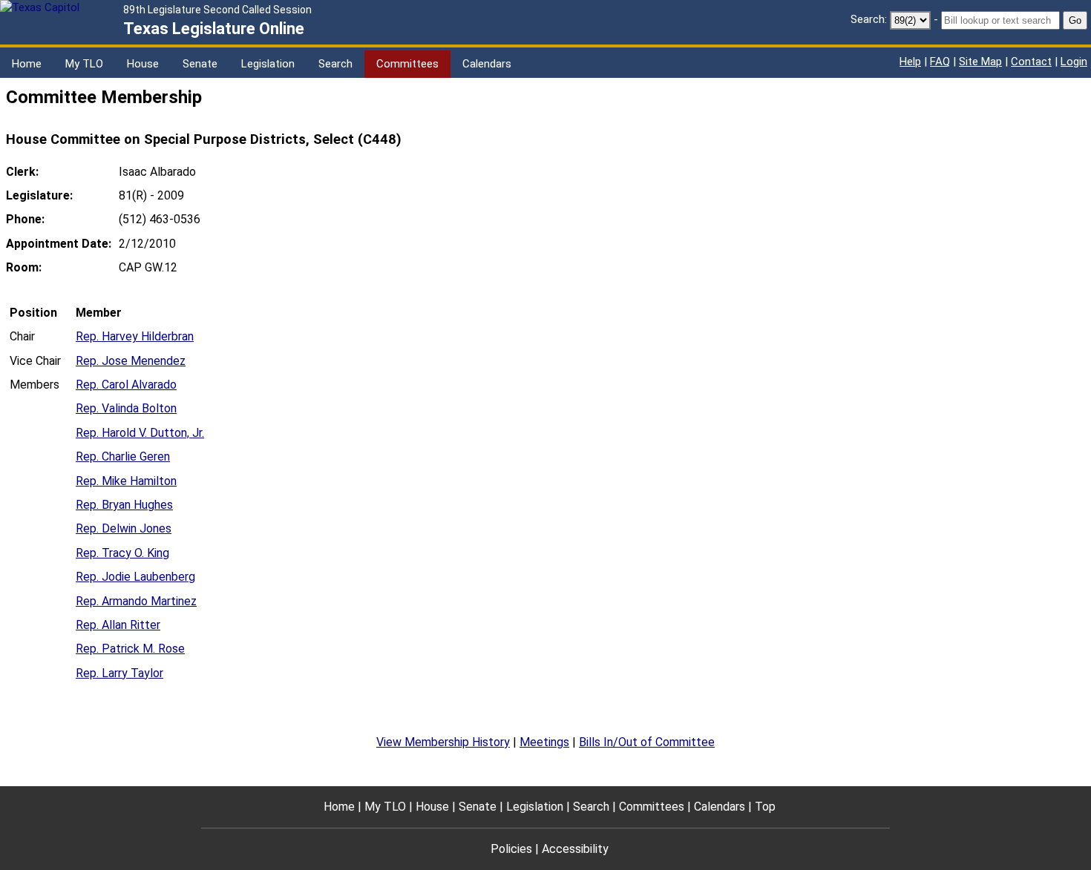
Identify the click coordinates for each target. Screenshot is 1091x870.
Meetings (544, 742)
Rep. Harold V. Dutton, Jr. (140, 433)
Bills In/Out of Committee (647, 742)
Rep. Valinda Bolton (126, 408)
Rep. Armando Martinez (136, 601)
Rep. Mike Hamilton (126, 481)
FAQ (940, 61)
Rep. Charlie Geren (123, 456)
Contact (1031, 61)
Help (910, 61)
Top (765, 807)
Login (1074, 61)
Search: (869, 19)
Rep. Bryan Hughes (124, 505)
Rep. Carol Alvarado (126, 385)
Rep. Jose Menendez (131, 361)
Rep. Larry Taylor (119, 673)
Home (27, 63)
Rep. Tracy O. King (122, 553)
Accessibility (575, 849)
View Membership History (443, 742)
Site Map (980, 61)
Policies (511, 849)
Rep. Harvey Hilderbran (135, 336)
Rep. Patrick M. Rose (130, 649)
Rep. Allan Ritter (118, 625)
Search (335, 63)
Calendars (486, 63)
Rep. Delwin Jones (123, 528)
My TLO (84, 63)
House (143, 63)
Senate (200, 63)
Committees (407, 63)
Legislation (268, 63)
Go (1075, 20)
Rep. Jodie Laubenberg (135, 577)
